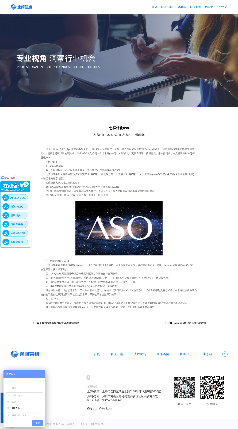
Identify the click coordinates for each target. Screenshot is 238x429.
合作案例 (195, 6)
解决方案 (166, 6)
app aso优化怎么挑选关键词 (190, 322)
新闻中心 (210, 6)
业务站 (223, 6)
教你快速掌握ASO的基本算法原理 (60, 322)
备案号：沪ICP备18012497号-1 (86, 424)
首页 (154, 6)
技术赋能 (180, 6)
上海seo (55, 149)
